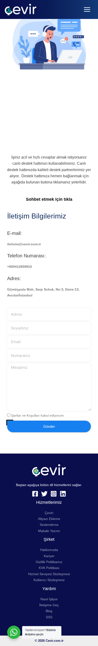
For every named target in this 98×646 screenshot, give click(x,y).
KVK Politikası (49, 568)
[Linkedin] (63, 494)
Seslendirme (49, 525)
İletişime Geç (49, 605)
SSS (49, 617)
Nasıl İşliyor (49, 599)
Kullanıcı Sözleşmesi (49, 580)
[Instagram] (53, 494)
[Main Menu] (87, 9)
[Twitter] (44, 494)
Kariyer (49, 556)
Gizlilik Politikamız (49, 562)
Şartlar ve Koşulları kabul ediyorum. (38, 415)
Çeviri (49, 513)
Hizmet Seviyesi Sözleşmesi (49, 574)
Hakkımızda (49, 550)
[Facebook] (35, 494)
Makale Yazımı (49, 531)
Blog (49, 611)
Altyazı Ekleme (49, 519)
